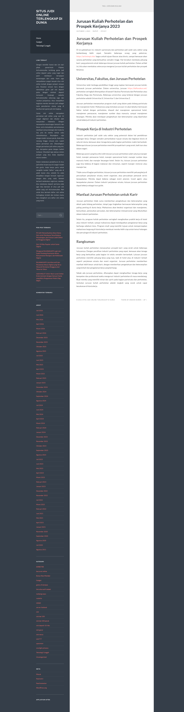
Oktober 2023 (41, 446)
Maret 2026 (40, 329)
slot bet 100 (40, 616)
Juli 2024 (39, 405)
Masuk (38, 674)
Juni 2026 (39, 315)
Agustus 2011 (41, 549)
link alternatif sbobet (43, 589)
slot (37, 612)
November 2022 (42, 495)
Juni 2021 (39, 513)
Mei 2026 (39, 319)
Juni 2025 (39, 360)
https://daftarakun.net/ (137, 88)
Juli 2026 (39, 310)
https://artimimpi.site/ (85, 56)
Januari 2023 (41, 486)
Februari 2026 (41, 333)
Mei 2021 (39, 518)
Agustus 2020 (41, 540)
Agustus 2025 (41, 351)
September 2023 (42, 450)
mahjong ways (41, 594)
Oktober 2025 (41, 346)
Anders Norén (135, 300)
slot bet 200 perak (42, 621)
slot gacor (39, 630)
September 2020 (42, 536)
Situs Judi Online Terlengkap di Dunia (49, 16)
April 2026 (40, 324)
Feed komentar (41, 683)
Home (38, 38)
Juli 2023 (39, 459)
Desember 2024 (42, 387)
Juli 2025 (39, 356)
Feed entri (39, 679)
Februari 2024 (41, 428)
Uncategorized (41, 657)
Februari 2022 (41, 509)
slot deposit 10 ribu (43, 625)
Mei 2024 (39, 414)
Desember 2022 (42, 491)
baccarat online (41, 571)
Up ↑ (145, 300)
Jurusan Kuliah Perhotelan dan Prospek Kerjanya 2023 (104, 24)
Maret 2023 (40, 477)
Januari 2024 (41, 432)
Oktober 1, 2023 (83, 31)
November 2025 (42, 342)
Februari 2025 (41, 378)
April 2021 (40, 522)
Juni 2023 (39, 464)
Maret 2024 (40, 423)
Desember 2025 (42, 337)
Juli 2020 (39, 545)
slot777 (39, 639)
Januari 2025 (41, 383)
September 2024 (42, 396)
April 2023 (40, 473)
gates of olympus (42, 585)
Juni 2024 (39, 410)
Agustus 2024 (41, 401)
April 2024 (40, 419)
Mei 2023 (39, 468)
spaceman (39, 643)
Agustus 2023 (41, 455)
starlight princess (42, 648)
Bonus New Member (43, 576)
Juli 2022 (39, 500)
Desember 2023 (42, 437)
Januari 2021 (41, 527)
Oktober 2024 (41, 392)
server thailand (41, 607)
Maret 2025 (40, 374)
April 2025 (40, 369)
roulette (39, 598)
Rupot (95, 31)
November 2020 (42, 532)
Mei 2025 (39, 365)
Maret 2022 (40, 504)
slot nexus (39, 634)
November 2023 (42, 441)
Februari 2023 (41, 482)
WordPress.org (41, 688)
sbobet (38, 603)
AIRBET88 (40, 567)
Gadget (39, 42)
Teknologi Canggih (43, 46)
